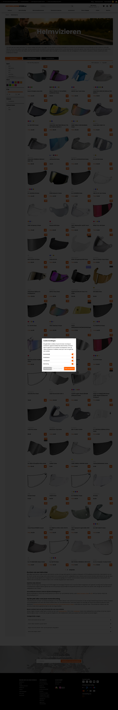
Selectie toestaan (58, 368)
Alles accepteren (69, 368)
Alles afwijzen (47, 368)
